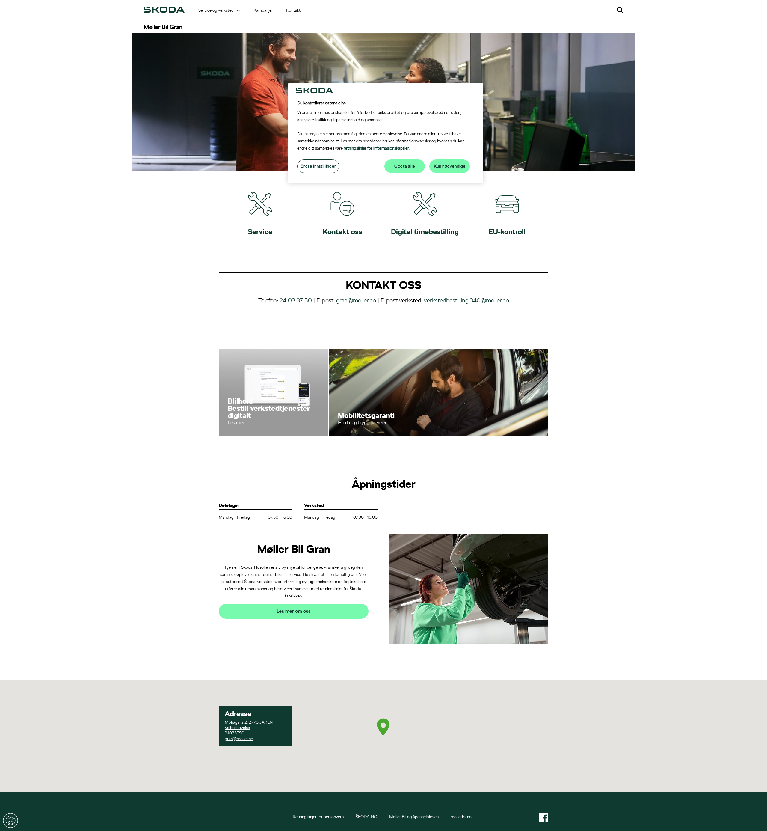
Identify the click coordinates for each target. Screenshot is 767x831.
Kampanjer (263, 10)
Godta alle (404, 166)
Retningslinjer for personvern (318, 816)
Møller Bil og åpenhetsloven (414, 816)
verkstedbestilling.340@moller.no (466, 300)
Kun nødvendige (450, 166)
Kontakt (293, 10)
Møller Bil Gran (163, 27)
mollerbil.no (461, 816)
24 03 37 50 (296, 300)
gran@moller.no (356, 300)
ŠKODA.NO (366, 816)
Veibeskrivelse (237, 727)
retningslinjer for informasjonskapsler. (377, 148)
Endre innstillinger (10, 820)
